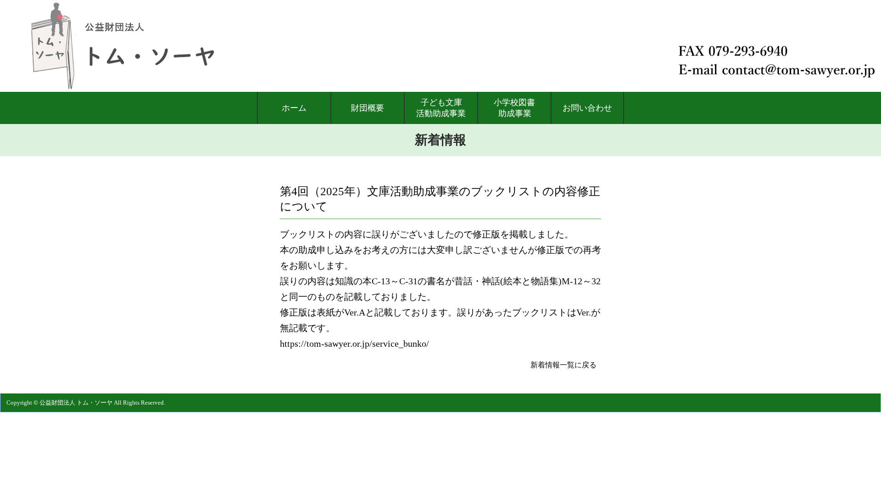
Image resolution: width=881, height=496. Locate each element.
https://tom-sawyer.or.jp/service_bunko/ (354, 343)
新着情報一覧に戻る (563, 365)
